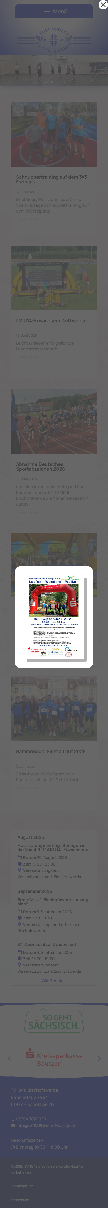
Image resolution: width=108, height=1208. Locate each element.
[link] (103, 4)
